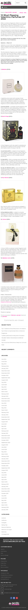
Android (3, 518)
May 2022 (3, 407)
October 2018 (4, 493)
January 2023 (4, 396)
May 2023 (3, 387)
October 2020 (5, 440)
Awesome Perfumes (6, 302)
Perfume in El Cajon (6, 529)
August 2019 (4, 470)
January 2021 (4, 433)
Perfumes (13, 315)
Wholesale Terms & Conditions (7, 575)
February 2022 (5, 412)
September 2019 (5, 468)
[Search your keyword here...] (25, 2)
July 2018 (3, 495)
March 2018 (4, 505)
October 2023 (4, 375)
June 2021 (4, 424)
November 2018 (5, 491)
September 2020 (5, 442)
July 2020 (3, 447)
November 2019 (5, 463)
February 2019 (5, 484)
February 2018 (5, 507)
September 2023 (5, 377)
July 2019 (3, 472)
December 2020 (5, 435)
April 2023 (4, 389)
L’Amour (4, 219)
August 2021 (4, 421)
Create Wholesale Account (6, 577)
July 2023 (3, 382)
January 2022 (4, 414)
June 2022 (4, 405)
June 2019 (4, 475)
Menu (5, 7)
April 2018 (4, 502)
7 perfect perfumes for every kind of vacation (12, 335)
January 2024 (4, 368)
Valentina (4, 69)
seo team (15, 12)
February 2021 (5, 431)
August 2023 (4, 380)
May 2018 (3, 500)
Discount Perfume (6, 527)
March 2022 (4, 410)
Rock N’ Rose (5, 116)
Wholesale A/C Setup (5, 573)
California (3, 520)
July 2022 (3, 403)
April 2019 (3, 479)
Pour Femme (5, 177)
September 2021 (5, 419)
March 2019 (4, 481)
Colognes (3, 522)
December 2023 (5, 370)
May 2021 (3, 426)
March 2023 (4, 391)
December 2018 (5, 488)
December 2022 (5, 398)
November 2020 (5, 438)
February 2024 (5, 366)
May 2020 (4, 451)
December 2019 (5, 461)
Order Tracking (3, 551)
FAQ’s (2, 553)
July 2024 (3, 359)
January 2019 (4, 486)
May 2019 (3, 477)
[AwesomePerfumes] (6, 4)
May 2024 (3, 363)
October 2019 (4, 465)
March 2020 (4, 454)
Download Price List (5, 579)
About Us (2, 549)
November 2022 (5, 400)
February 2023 (5, 394)
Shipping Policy (4, 561)
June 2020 (4, 449)
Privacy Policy (3, 563)
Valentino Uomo (6, 258)
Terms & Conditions (4, 567)
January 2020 (4, 458)
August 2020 (4, 444)
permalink (4, 316)
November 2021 (5, 417)
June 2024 (4, 361)
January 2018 (4, 509)
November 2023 (5, 373)
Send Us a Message (4, 555)
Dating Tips (4, 525)
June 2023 (4, 384)
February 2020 (5, 456)
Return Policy (3, 565)
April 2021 (3, 428)
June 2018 (4, 498)
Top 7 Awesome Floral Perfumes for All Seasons (13, 328)
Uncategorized (5, 534)
